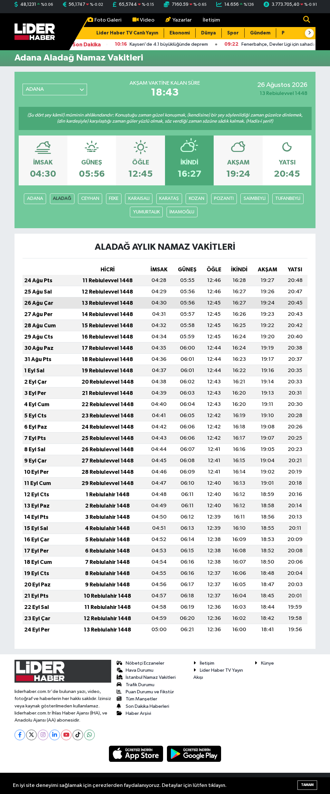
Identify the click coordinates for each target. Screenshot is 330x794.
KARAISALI (139, 198)
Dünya (208, 33)
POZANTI (224, 198)
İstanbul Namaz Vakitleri (151, 677)
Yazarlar (182, 20)
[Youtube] (66, 735)
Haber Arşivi (138, 713)
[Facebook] (20, 735)
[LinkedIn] (54, 735)
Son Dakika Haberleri (147, 706)
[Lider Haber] (35, 31)
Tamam (307, 785)
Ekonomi (180, 33)
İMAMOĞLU (182, 212)
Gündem (260, 33)
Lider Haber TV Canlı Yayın (127, 33)
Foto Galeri (107, 20)
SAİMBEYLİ (255, 198)
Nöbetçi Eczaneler (145, 663)
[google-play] (194, 753)
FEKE (113, 198)
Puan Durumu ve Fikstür (150, 691)
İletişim (211, 20)
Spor (233, 33)
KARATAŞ (169, 198)
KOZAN (196, 198)
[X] (31, 735)
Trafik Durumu (140, 684)
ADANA (35, 198)
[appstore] (137, 753)
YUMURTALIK (146, 212)
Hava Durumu (139, 670)
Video (147, 20)
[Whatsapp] (89, 735)
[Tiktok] (78, 735)
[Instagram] (43, 735)
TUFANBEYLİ (287, 198)
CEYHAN (90, 198)
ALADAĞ (62, 198)
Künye (267, 663)
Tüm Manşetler (141, 698)
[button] (309, 33)
